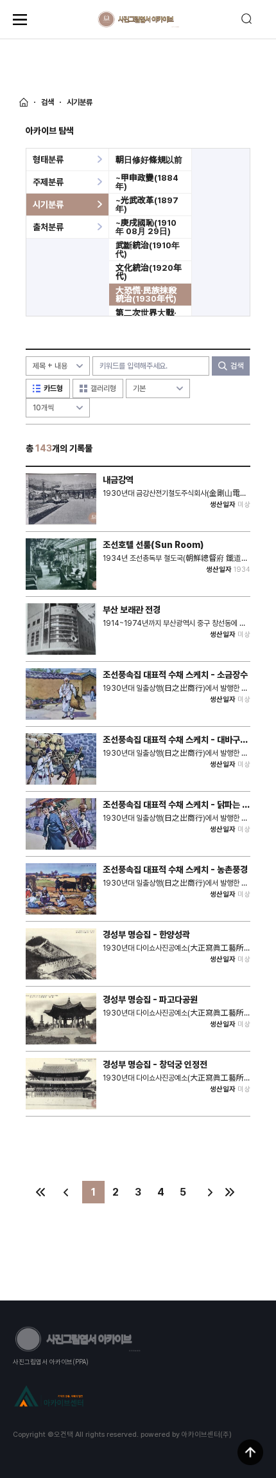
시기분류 (48, 204)
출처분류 (48, 227)
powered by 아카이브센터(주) (186, 1434)
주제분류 (48, 182)
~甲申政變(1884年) (147, 182)
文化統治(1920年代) (149, 272)
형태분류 (48, 159)
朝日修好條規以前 (149, 160)
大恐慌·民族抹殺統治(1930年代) (146, 295)
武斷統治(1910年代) (148, 250)
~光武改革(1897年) (147, 205)
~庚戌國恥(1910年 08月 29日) (146, 227)
